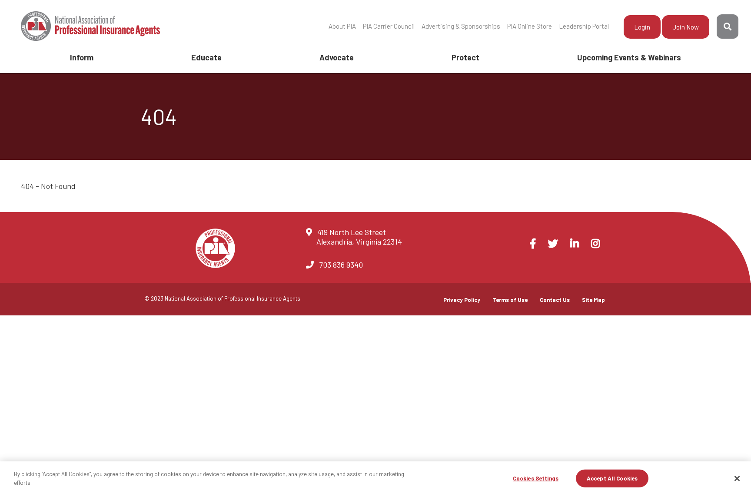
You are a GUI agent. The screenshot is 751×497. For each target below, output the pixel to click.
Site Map (593, 299)
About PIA (342, 26)
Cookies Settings (535, 478)
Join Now (685, 27)
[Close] (737, 478)
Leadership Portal (584, 26)
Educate (206, 57)
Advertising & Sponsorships (461, 26)
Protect (465, 57)
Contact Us (555, 299)
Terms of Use (510, 299)
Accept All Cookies (612, 478)
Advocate (336, 57)
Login (642, 27)
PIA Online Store (529, 26)
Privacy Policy (461, 299)
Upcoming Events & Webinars (629, 57)
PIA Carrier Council (389, 26)
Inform (81, 57)
